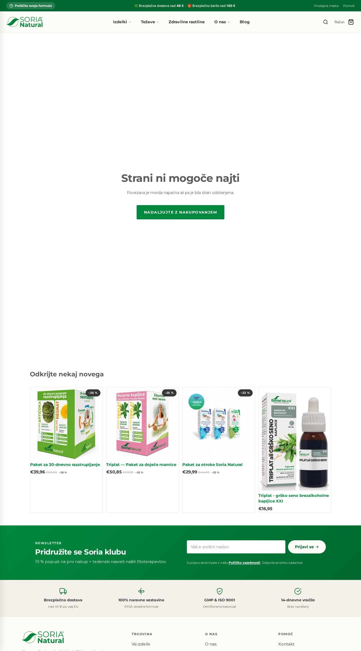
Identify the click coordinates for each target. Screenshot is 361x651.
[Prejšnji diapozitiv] (38, 423)
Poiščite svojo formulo (33, 6)
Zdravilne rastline (187, 21)
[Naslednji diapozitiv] (95, 423)
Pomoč (349, 6)
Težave (148, 21)
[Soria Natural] (24, 22)
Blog (245, 21)
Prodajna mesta (326, 6)
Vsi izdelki (141, 644)
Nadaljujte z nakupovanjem (180, 212)
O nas (220, 21)
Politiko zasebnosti (244, 563)
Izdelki (120, 21)
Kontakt (286, 644)
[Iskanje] (325, 22)
